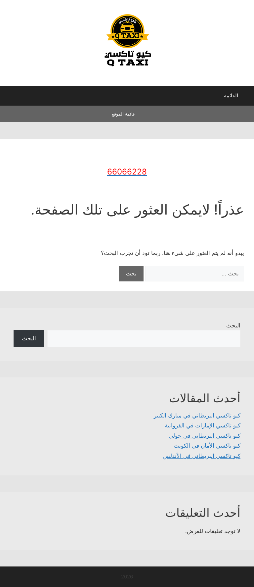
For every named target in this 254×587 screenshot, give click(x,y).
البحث (233, 325)
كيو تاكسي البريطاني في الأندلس (201, 456)
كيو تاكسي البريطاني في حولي (204, 435)
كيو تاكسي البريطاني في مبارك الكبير (197, 415)
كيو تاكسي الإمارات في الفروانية (202, 425)
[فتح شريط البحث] (10, 97)
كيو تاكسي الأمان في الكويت (207, 445)
